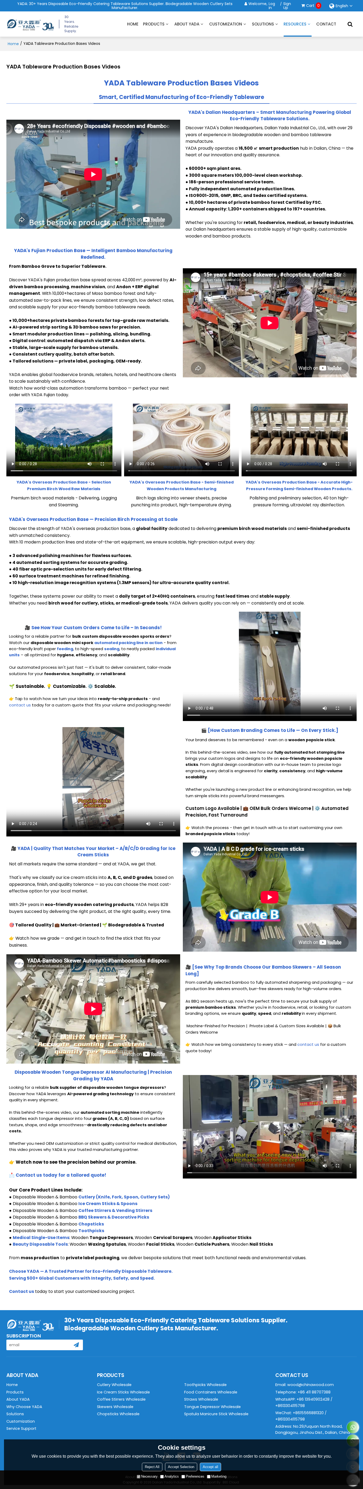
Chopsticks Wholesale (118, 1414)
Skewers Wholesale (115, 1406)
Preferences (195, 1476)
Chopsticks (91, 1224)
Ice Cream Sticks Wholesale (123, 1392)
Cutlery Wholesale (114, 1384)
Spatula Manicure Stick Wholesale (216, 1414)
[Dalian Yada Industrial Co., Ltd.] (30, 24)
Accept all (210, 1467)
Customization (225, 24)
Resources (295, 24)
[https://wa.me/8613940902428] (353, 1427)
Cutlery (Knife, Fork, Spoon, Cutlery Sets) (124, 1197)
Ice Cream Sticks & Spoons (107, 1204)
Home (132, 24)
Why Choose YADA (24, 1406)
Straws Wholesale (201, 1399)
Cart (313, 5)
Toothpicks (91, 1231)
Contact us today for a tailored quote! (61, 1175)
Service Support (21, 1428)
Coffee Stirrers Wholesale (121, 1399)
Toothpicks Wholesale (205, 1384)
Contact (326, 24)
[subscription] (76, 1345)
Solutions (263, 24)
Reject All (152, 1467)
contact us (20, 705)
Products (153, 24)
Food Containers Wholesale (210, 1392)
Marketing (218, 1476)
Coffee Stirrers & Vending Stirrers (115, 1210)
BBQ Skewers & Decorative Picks (113, 1217)
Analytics (171, 1476)
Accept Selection (181, 1467)
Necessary (149, 1476)
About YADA (186, 24)
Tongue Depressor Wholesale (212, 1406)
